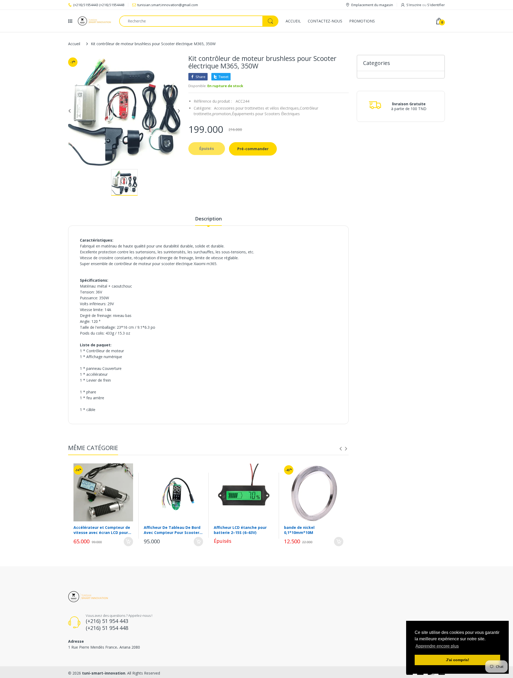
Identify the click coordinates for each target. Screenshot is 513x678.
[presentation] (340, 449)
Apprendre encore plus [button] (437, 646)
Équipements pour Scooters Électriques (266, 113)
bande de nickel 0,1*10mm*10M (299, 530)
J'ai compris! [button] (457, 660)
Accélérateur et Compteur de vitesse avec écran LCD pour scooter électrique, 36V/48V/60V (101, 530)
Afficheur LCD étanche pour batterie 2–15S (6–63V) (240, 530)
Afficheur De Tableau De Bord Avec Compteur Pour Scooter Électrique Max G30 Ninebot (172, 530)
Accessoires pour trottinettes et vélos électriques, (257, 108)
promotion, (222, 113)
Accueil (74, 43)
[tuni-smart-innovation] (94, 21)
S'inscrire (413, 4)
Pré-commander (253, 148)
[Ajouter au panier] (128, 541)
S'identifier (436, 4)
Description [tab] (208, 218)
